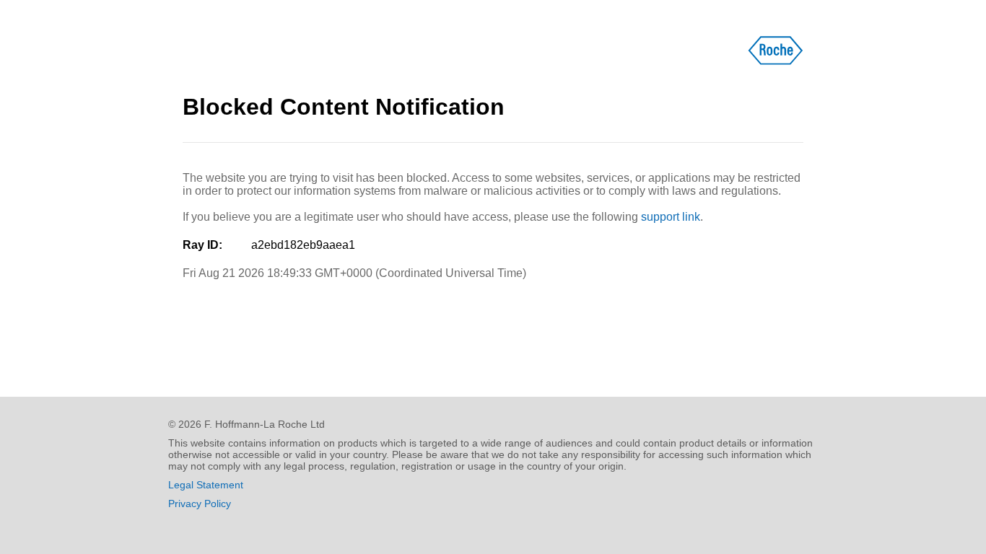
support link (670, 217)
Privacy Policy (199, 503)
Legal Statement (205, 485)
